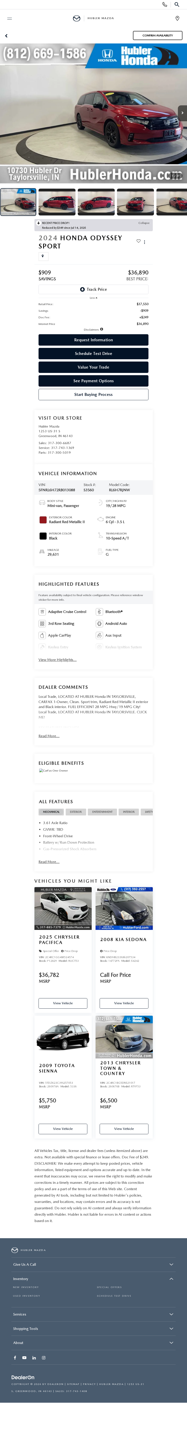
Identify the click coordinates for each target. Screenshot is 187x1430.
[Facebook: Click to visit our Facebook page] (15, 1358)
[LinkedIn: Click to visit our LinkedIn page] (34, 1358)
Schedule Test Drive (93, 353)
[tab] (51, 812)
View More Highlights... (58, 660)
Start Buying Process (93, 394)
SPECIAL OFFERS (109, 1287)
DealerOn (55, 1384)
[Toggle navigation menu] (7, 18)
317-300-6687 (59, 443)
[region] (93, 314)
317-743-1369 (62, 448)
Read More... (49, 736)
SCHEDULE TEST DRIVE (114, 1295)
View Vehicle (63, 1003)
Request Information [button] (93, 339)
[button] (6, 35)
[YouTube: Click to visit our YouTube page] (24, 1358)
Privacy (89, 1384)
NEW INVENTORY (26, 1287)
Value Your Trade (93, 367)
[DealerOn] (23, 1377)
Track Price (97, 289)
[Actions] (144, 242)
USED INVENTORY (26, 1295)
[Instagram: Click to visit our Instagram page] (44, 1358)
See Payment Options (93, 380)
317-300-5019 (59, 453)
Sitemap (73, 1384)
